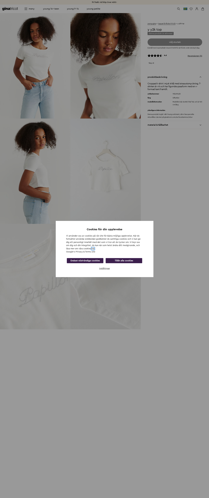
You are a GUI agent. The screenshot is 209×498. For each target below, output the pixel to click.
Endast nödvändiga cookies (85, 261)
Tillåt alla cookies (124, 261)
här (93, 249)
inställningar (104, 268)
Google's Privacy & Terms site (80, 252)
